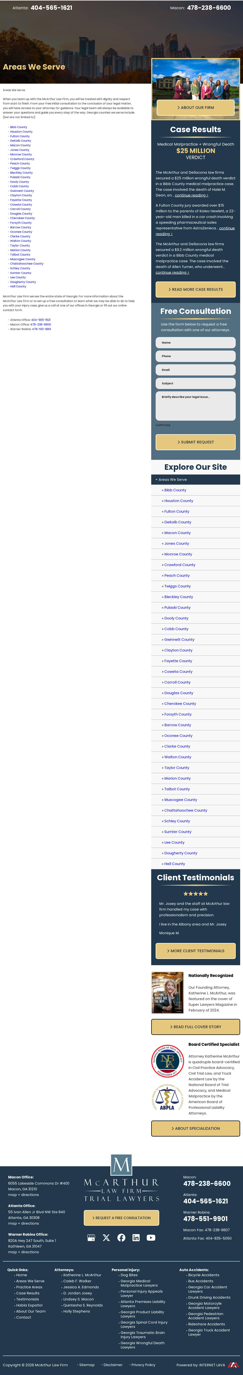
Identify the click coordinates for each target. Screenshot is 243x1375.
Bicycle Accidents (203, 1275)
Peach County (20, 163)
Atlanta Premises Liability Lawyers (143, 1304)
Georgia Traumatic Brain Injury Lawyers (143, 1335)
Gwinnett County (22, 191)
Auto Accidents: (194, 1270)
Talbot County (20, 255)
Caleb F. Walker (77, 1281)
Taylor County (20, 245)
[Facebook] (121, 1238)
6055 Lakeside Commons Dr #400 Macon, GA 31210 (38, 1186)
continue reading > (191, 195)
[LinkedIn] (136, 1238)
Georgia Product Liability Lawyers (142, 1314)
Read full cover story (197, 1027)
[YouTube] (151, 1238)
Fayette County (21, 200)
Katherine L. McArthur (82, 1275)
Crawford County (22, 159)
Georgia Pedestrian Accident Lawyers (205, 1316)
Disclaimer (113, 1364)
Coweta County (21, 205)
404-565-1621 (51, 8)
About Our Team (31, 1311)
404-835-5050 (219, 1238)
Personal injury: (126, 1270)
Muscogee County (22, 259)
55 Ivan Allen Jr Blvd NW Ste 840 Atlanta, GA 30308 (36, 1215)
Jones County (19, 150)
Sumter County (20, 273)
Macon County (20, 145)
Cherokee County (22, 218)
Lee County (18, 277)
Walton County (20, 241)
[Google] (91, 1238)
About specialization (197, 1128)
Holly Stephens (76, 1311)
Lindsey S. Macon (78, 1299)
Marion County (20, 250)
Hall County (18, 286)
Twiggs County (20, 168)
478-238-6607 (217, 1229)
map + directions (23, 1194)
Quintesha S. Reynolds (83, 1305)
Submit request (197, 442)
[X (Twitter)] (106, 1238)
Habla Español (29, 1305)
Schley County (20, 268)
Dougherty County (23, 282)
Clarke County (20, 236)
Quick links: (17, 1270)
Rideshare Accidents (206, 1324)
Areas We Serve (30, 1281)
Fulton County (20, 136)
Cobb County (19, 186)
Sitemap (87, 1364)
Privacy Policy (143, 1364)
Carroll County (20, 209)
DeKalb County (20, 141)
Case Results (27, 1293)
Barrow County (20, 227)
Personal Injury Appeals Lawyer (142, 1293)
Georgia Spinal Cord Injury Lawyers (144, 1324)
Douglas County (21, 214)
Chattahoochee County (26, 264)
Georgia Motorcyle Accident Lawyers (205, 1305)
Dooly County (19, 182)
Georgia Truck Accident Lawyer (209, 1332)
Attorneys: (64, 1270)
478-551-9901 (41, 329)
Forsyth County (21, 223)
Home (21, 1275)
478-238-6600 (209, 8)
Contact (23, 1317)
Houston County (21, 132)
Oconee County (21, 232)
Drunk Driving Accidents (209, 1297)
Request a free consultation (123, 1217)
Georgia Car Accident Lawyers (207, 1289)
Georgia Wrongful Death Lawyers (143, 1345)
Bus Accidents (200, 1281)
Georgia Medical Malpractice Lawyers (139, 1283)
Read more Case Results (197, 289)
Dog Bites (129, 1275)
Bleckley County (21, 173)
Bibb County (18, 127)
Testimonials (27, 1299)
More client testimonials (197, 951)
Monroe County (21, 154)
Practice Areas (29, 1287)
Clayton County (21, 195)
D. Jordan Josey (77, 1293)
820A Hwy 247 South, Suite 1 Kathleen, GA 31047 (32, 1243)
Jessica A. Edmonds (81, 1287)
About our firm (197, 107)
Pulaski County (20, 177)
